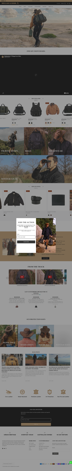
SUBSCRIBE (26, 241)
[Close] (54, 219)
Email (18, 234)
